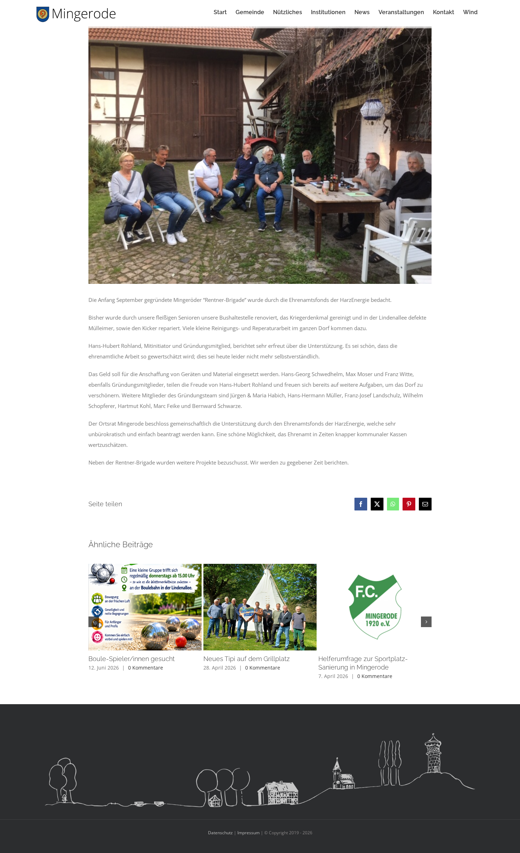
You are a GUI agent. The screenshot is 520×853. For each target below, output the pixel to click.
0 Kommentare (145, 667)
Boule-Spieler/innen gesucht (131, 658)
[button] (93, 622)
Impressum (248, 833)
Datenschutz (220, 833)
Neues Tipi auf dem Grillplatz (246, 658)
